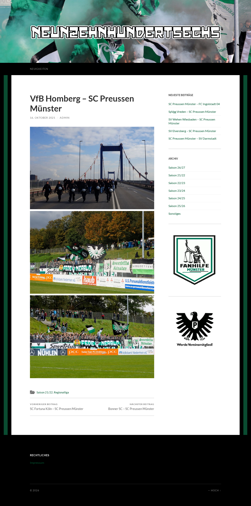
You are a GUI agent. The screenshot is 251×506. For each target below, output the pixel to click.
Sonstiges (174, 213)
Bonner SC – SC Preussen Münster (131, 407)
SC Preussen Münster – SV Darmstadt (192, 138)
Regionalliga (61, 392)
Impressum (37, 462)
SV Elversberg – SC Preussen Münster (192, 131)
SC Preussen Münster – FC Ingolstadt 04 (194, 104)
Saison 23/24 (176, 190)
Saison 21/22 (45, 392)
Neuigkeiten (39, 68)
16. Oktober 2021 (42, 117)
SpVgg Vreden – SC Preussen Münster (192, 111)
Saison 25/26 (176, 206)
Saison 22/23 (176, 183)
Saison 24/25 (176, 198)
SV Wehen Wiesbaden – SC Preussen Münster (191, 121)
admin (65, 117)
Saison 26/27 (176, 167)
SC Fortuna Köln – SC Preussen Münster (56, 407)
